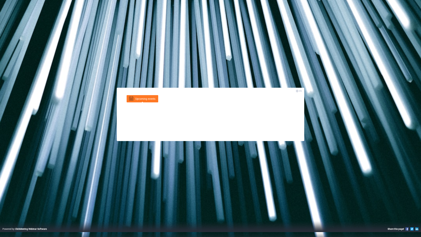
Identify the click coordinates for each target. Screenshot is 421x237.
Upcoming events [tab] (145, 99)
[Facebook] (407, 228)
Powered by (24, 228)
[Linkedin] (417, 228)
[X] (412, 228)
